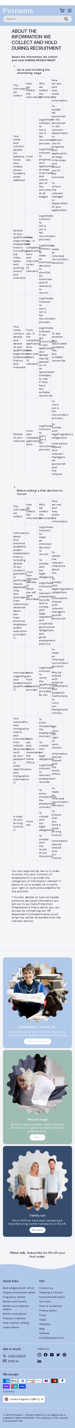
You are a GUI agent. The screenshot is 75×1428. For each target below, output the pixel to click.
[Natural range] (37, 1084)
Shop (38, 1137)
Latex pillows (11, 1327)
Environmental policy (52, 1297)
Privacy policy (48, 1310)
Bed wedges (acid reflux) (18, 1287)
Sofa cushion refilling (16, 1322)
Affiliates (44, 1324)
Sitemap (44, 1333)
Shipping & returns (37, 1041)
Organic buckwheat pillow (19, 1292)
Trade (42, 1319)
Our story (37, 1229)
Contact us (46, 1287)
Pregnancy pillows (14, 1297)
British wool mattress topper (16, 1307)
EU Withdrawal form (51, 1337)
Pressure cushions (14, 1318)
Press (42, 1315)
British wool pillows (15, 1313)
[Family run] (37, 1180)
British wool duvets (15, 1301)
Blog (41, 1328)
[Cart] (62, 10)
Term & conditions (50, 1306)
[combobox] (37, 19)
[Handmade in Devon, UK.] (37, 991)
